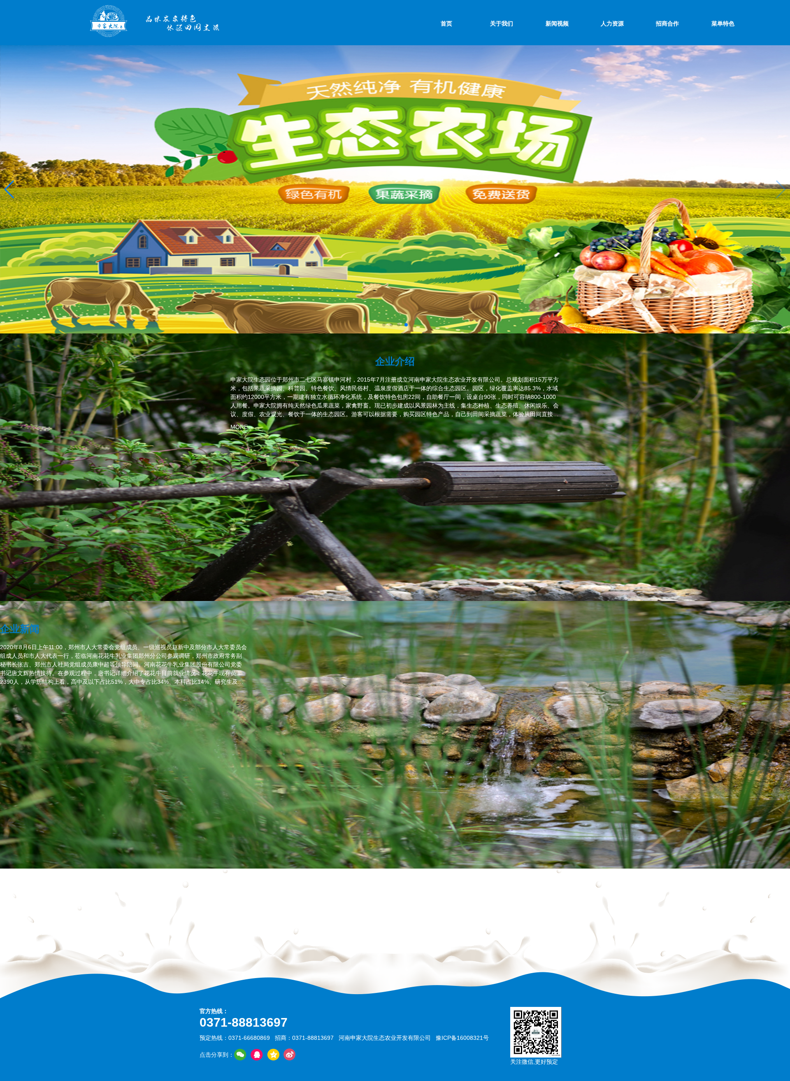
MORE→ (241, 427)
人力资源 (612, 23)
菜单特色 (722, 23)
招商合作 (667, 23)
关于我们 (501, 23)
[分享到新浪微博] (289, 1054)
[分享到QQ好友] (257, 1054)
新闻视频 (557, 23)
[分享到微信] (240, 1054)
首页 (446, 23)
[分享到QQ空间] (273, 1054)
